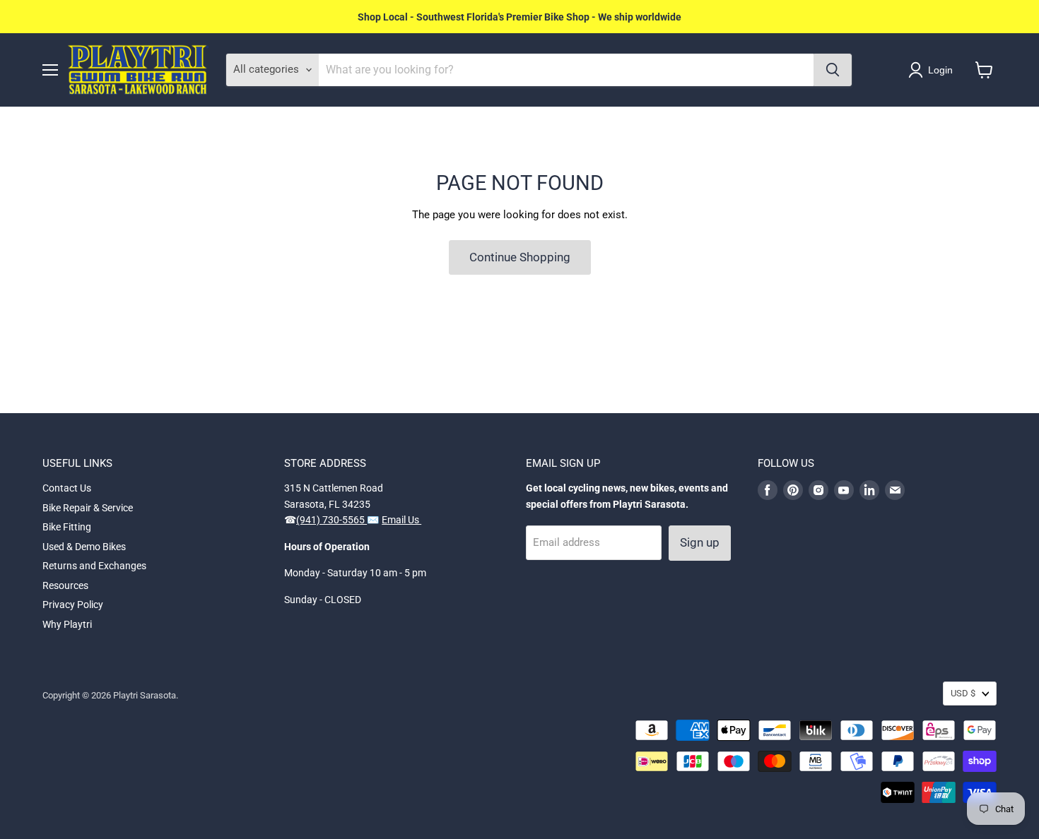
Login (940, 70)
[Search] (833, 70)
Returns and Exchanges (94, 565)
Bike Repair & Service (87, 507)
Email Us (401, 519)
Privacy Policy (72, 604)
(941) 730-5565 (331, 519)
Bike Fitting (66, 526)
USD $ (963, 693)
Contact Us (66, 488)
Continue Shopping (519, 257)
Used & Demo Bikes (84, 546)
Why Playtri (67, 624)
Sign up (700, 542)
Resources (65, 585)
